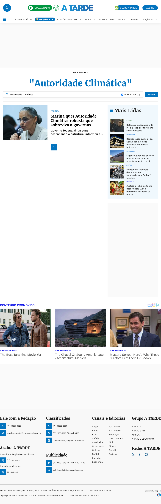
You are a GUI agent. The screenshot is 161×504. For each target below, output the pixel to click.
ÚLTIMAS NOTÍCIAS (23, 19)
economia (97, 462)
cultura (96, 450)
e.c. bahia (114, 426)
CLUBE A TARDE (128, 8)
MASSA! (136, 434)
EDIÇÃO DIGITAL (150, 19)
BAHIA (113, 19)
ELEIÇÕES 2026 (46, 19)
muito (112, 442)
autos (95, 426)
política (113, 454)
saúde (95, 438)
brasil (95, 434)
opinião (113, 450)
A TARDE (136, 426)
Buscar (151, 94)
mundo (112, 446)
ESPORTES (90, 19)
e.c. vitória (115, 430)
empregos (114, 434)
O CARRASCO (134, 19)
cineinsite (97, 442)
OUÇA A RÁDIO (42, 8)
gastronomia (116, 438)
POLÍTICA (78, 19)
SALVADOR (102, 19)
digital (95, 454)
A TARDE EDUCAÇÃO (143, 439)
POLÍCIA (121, 19)
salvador (96, 458)
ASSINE (150, 8)
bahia (95, 430)
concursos (97, 446)
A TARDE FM (138, 430)
